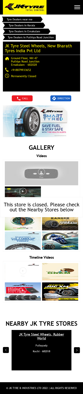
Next (77, 350)
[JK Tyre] (25, 7)
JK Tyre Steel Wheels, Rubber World (41, 336)
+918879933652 (21, 70)
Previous (6, 350)
